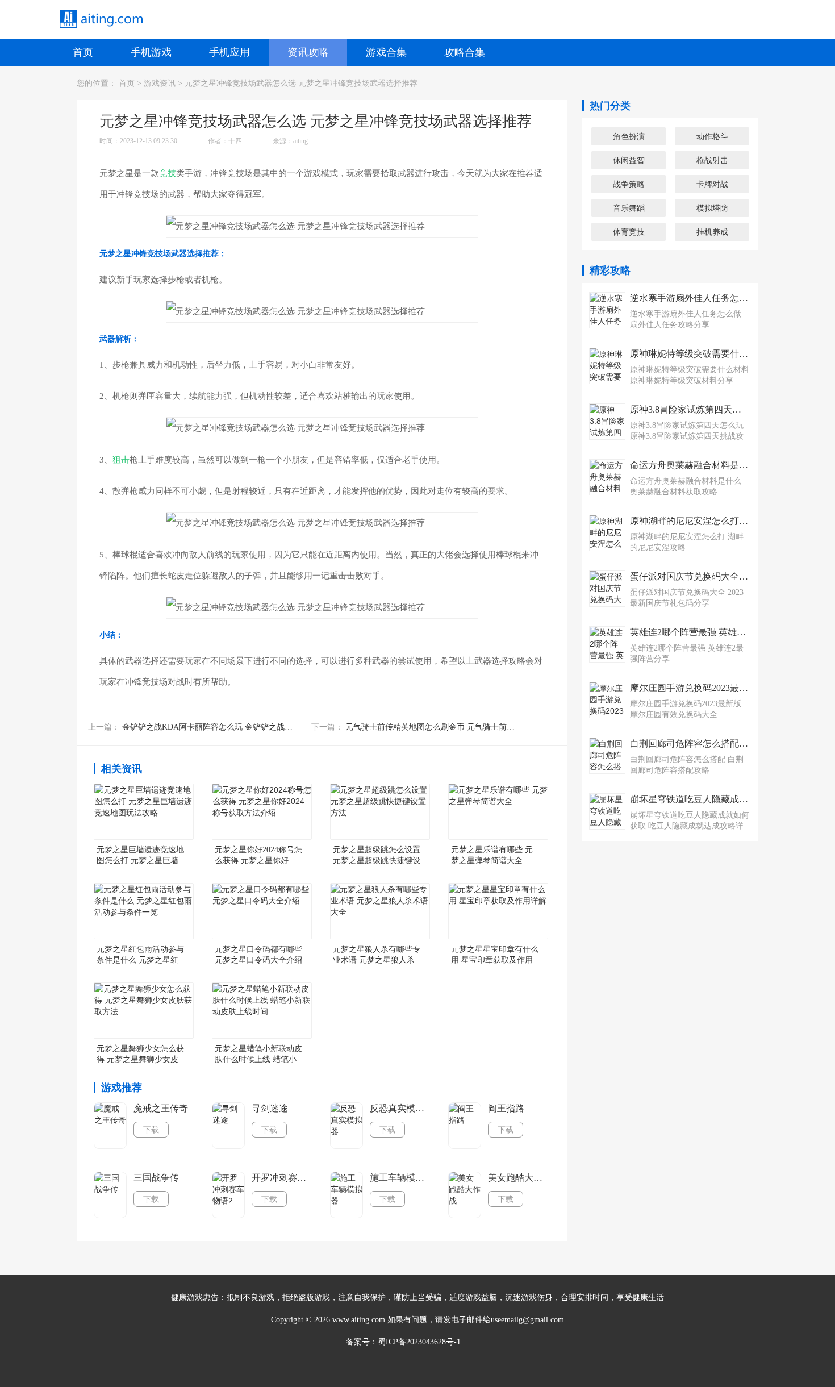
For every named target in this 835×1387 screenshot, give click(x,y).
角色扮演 (629, 136)
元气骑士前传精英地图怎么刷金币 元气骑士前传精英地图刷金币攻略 (465, 727)
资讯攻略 (307, 52)
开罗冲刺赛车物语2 (282, 1177)
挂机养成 (712, 231)
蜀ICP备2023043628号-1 (419, 1342)
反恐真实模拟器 (400, 1108)
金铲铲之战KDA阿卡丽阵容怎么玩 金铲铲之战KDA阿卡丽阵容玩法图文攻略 (255, 727)
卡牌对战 (712, 184)
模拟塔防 (712, 208)
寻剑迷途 (270, 1108)
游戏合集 (386, 52)
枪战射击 (712, 160)
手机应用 (229, 52)
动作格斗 (712, 136)
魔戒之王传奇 (160, 1108)
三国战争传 (156, 1177)
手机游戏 (151, 52)
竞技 (167, 173)
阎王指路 (506, 1108)
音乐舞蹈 (629, 208)
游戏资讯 (160, 83)
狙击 (121, 459)
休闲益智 (629, 160)
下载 (151, 1129)
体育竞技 (629, 231)
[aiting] (100, 19)
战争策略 (629, 184)
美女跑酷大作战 (518, 1177)
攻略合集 (464, 52)
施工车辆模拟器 (400, 1177)
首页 (83, 52)
